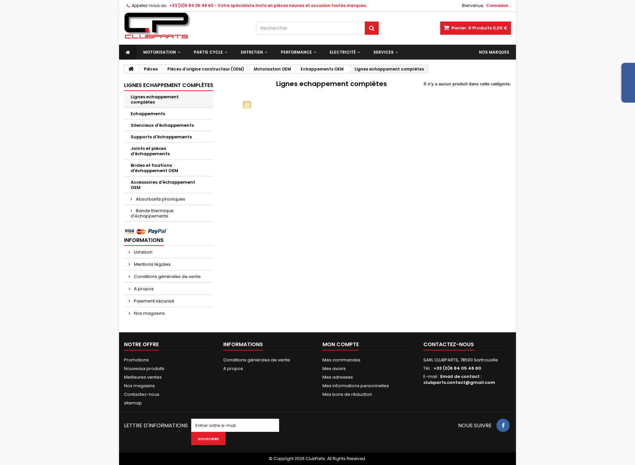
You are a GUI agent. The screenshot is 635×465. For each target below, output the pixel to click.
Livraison (142, 252)
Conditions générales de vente (167, 276)
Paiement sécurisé (153, 301)
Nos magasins (149, 313)
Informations (144, 240)
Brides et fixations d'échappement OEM (154, 168)
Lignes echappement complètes (155, 99)
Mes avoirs (334, 368)
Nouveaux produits (144, 368)
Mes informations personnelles (355, 386)
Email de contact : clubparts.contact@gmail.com (459, 379)
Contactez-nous (141, 394)
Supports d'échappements (161, 137)
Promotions (136, 360)
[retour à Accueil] (131, 69)
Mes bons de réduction (347, 394)
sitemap (133, 403)
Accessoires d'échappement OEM (163, 185)
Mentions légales (152, 264)
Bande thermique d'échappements (152, 213)
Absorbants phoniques (160, 199)
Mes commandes (341, 360)
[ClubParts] (185, 26)
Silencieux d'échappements (162, 125)
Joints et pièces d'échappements (150, 151)
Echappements (148, 114)
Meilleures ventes (143, 377)
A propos (143, 289)
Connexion (497, 5)
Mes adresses (337, 377)
